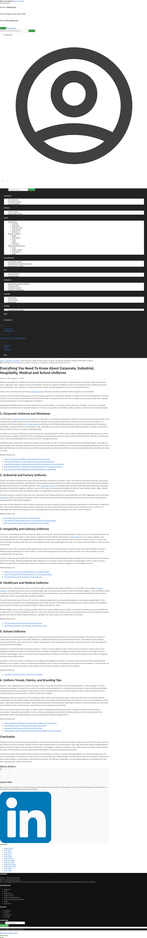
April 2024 (8, 868)
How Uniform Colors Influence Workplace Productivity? (25, 726)
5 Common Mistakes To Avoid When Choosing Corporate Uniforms (29, 461)
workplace (4, 498)
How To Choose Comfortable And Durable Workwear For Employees (30, 469)
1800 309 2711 (11, 7)
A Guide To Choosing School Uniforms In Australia (23, 674)
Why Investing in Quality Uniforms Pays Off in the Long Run (26, 523)
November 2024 (10, 866)
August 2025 (8, 848)
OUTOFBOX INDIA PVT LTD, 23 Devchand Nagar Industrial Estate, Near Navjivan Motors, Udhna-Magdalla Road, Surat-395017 (50, 882)
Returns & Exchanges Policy (14, 899)
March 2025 (8, 858)
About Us (7, 889)
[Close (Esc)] (7, 935)
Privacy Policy (9, 895)
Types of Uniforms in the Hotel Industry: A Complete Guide (26, 572)
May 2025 (7, 854)
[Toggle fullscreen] (3, 935)
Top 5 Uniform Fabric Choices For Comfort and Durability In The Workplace (32, 731)
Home (2, 361)
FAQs (6, 901)
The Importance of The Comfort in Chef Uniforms (23, 577)
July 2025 (7, 850)
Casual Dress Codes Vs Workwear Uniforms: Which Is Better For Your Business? (34, 464)
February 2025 (9, 860)
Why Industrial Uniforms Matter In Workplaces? (22, 518)
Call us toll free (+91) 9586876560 (13, 338)
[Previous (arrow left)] (1, 937)
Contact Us (8, 893)
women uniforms (33, 424)
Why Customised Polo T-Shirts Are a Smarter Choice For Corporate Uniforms (33, 467)
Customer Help (9, 331)
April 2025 (8, 856)
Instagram (8, 349)
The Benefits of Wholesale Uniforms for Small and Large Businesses (30, 520)
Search (31, 31)
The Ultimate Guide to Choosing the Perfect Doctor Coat (25, 626)
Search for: (4, 31)
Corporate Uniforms (13, 361)
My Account (8, 35)
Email (2, 923)
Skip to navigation (6, 1)
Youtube (7, 917)
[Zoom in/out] (1, 935)
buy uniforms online (36, 392)
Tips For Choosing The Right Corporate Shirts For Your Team (27, 459)
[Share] (5, 935)
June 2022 (8, 870)
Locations (7, 903)
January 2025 (9, 862)
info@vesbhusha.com (11, 20)
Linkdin (6, 913)
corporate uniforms (20, 419)
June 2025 (8, 852)
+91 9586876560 (13, 878)
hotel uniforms (75, 537)
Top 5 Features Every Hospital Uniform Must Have (23, 623)
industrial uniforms (48, 486)
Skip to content (18, 1)
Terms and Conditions (12, 897)
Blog (5, 891)
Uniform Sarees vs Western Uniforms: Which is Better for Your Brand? (30, 723)
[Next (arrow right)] (3, 937)
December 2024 (10, 864)
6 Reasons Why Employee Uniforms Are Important (23, 728)
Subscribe (4, 925)
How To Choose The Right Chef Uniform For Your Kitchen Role (28, 574)
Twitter (6, 347)
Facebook (7, 345)
